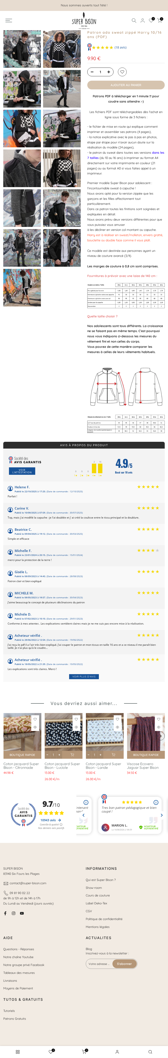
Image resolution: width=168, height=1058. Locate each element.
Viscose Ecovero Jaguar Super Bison (143, 766)
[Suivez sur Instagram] (14, 913)
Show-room (94, 888)
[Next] (160, 736)
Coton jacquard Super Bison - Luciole (62, 766)
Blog (89, 949)
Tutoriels (9, 1011)
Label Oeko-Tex (96, 903)
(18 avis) (120, 47)
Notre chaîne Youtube (18, 957)
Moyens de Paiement (18, 988)
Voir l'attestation (22, 471)
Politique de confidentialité (104, 919)
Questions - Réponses (18, 949)
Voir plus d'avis (84, 676)
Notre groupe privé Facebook (23, 965)
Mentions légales (98, 927)
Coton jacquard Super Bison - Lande (103, 766)
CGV (89, 911)
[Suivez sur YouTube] (22, 913)
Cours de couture (98, 895)
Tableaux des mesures (19, 973)
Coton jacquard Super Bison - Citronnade (21, 766)
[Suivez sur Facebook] (5, 913)
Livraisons (10, 981)
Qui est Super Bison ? (101, 880)
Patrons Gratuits (14, 1019)
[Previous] (7, 736)
